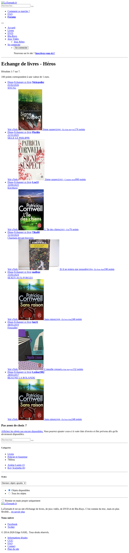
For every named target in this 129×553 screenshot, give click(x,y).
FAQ (10, 14)
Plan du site (13, 549)
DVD (10, 33)
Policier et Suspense (17, 456)
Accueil (11, 27)
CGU (10, 540)
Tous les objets (18, 493)
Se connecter (14, 44)
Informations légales (18, 537)
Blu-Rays (12, 36)
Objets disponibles (20, 490)
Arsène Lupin (16, 465)
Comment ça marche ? (19, 11)
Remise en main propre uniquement (22, 500)
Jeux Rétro (19, 41)
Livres (11, 30)
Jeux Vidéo (13, 39)
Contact (11, 546)
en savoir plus (18, 511)
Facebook (12, 524)
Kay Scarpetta (16, 467)
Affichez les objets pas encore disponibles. (22, 431)
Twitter (11, 527)
